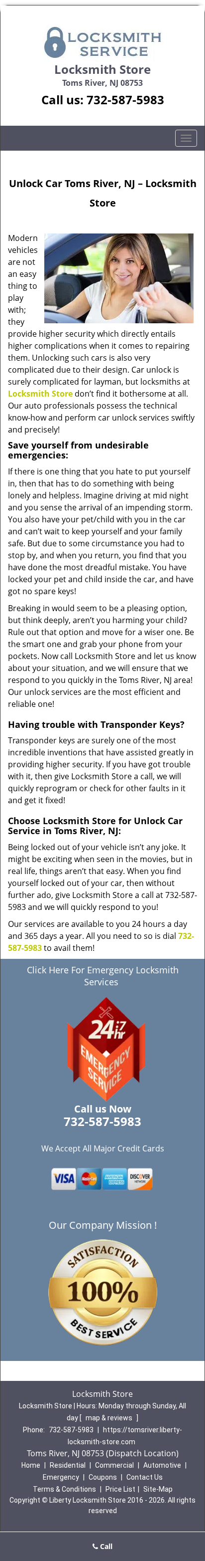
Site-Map (158, 1489)
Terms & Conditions (64, 1489)
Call (105, 1546)
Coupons (103, 1477)
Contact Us (144, 1477)
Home (30, 1465)
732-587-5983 (125, 99)
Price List (120, 1489)
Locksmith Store (40, 393)
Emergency (61, 1477)
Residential (68, 1465)
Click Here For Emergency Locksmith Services (103, 976)
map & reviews (110, 1418)
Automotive (162, 1465)
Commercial (114, 1465)
